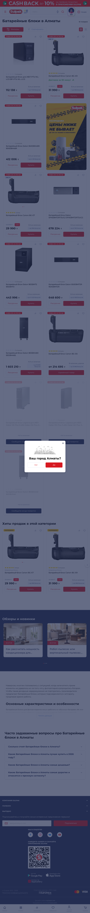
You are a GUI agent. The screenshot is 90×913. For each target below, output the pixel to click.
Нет (36, 465)
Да (54, 465)
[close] (63, 443)
